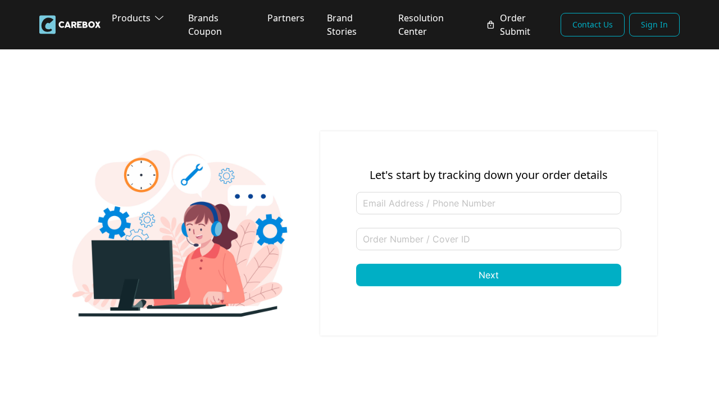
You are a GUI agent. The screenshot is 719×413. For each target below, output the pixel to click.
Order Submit (515, 25)
